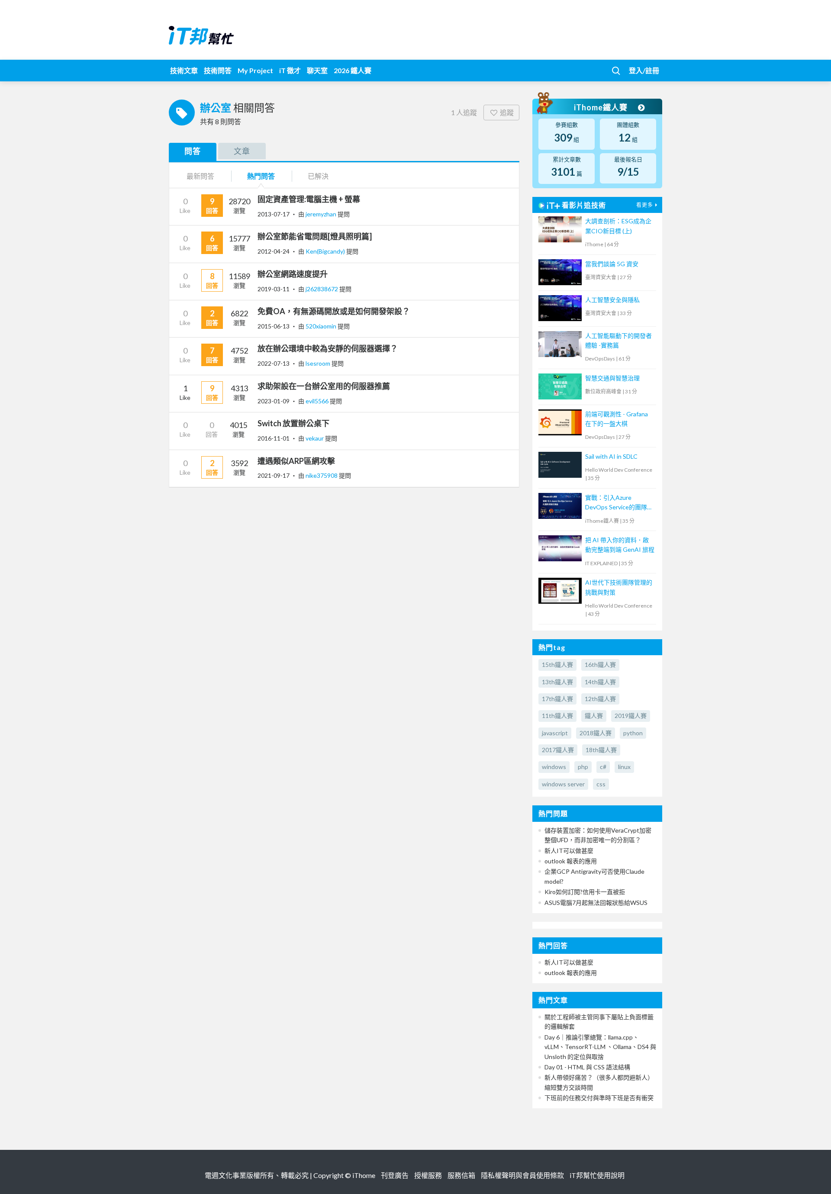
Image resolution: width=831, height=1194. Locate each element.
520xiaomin (322, 326)
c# (603, 766)
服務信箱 (461, 1175)
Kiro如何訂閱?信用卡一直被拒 (584, 891)
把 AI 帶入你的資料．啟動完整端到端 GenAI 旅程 (619, 544)
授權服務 (428, 1175)
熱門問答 (261, 176)
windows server (563, 784)
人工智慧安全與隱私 (612, 299)
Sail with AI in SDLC (611, 456)
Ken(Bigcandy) (326, 251)
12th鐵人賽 (600, 698)
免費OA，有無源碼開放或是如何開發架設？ (334, 311)
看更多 (644, 205)
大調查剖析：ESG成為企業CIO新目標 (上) (618, 225)
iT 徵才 (290, 70)
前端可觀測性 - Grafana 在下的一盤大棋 (616, 418)
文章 (242, 151)
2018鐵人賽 (596, 733)
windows (554, 766)
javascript (555, 733)
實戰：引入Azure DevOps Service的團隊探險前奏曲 (619, 503)
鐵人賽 (594, 715)
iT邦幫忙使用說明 (597, 1175)
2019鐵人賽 (631, 715)
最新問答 (200, 176)
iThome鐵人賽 (601, 107)
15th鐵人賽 (557, 664)
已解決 (318, 176)
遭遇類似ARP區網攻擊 (296, 461)
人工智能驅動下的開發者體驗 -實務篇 (618, 340)
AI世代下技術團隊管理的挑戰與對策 (618, 587)
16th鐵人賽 (600, 664)
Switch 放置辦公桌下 (293, 423)
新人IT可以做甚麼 (568, 850)
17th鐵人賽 (557, 698)
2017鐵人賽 (558, 749)
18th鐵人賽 (601, 749)
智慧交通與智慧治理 (612, 378)
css (601, 784)
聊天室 (317, 70)
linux (624, 766)
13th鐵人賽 (557, 682)
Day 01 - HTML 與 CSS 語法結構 (587, 1067)
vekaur (315, 438)
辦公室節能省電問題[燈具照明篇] (315, 236)
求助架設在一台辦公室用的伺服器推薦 (324, 386)
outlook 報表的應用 (570, 861)
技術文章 (184, 70)
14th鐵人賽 (600, 682)
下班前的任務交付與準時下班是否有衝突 (599, 1097)
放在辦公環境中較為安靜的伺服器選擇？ (328, 348)
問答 (192, 151)
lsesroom (319, 363)
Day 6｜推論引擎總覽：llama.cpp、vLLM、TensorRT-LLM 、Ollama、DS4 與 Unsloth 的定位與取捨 (600, 1046)
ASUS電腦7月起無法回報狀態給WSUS (595, 902)
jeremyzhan (322, 214)
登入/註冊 (644, 70)
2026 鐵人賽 (352, 70)
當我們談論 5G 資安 (611, 263)
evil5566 (318, 401)
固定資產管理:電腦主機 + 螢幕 (309, 199)
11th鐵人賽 (557, 715)
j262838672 (322, 289)
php (583, 766)
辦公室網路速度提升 (293, 274)
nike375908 (322, 475)
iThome (363, 1175)
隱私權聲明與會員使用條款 (522, 1175)
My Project (255, 70)
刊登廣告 (395, 1175)
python (633, 733)
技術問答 (218, 70)
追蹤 (507, 112)
